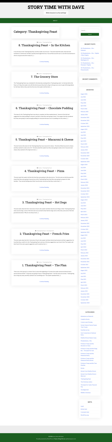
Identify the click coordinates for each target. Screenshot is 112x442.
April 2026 (83, 105)
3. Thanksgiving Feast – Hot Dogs (44, 202)
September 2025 (85, 126)
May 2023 (83, 208)
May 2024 (83, 173)
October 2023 (84, 194)
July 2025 (83, 132)
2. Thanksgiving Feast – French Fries (44, 234)
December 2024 (85, 152)
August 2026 (84, 94)
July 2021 (83, 273)
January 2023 (84, 220)
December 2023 (85, 188)
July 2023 (83, 202)
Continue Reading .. (44, 61)
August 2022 (84, 235)
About (55, 20)
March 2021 (84, 285)
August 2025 (84, 129)
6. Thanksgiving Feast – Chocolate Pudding (44, 108)
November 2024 (85, 155)
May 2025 (83, 138)
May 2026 (83, 102)
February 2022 (84, 252)
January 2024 (84, 185)
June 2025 (83, 135)
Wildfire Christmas (86, 392)
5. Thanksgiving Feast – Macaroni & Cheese (44, 139)
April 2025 (83, 141)
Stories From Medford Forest (88, 371)
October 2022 (84, 229)
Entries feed (84, 409)
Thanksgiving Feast (47, 42)
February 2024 (84, 182)
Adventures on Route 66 (87, 316)
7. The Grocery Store (44, 76)
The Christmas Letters (86, 382)
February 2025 (84, 147)
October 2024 (84, 158)
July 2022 (83, 238)
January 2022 (84, 255)
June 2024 (83, 170)
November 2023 (85, 191)
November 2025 (85, 120)
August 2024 (84, 164)
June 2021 (83, 276)
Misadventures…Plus (86, 340)
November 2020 (85, 297)
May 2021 (83, 279)
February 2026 (84, 111)
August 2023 (84, 200)
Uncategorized (50, 230)
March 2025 (84, 144)
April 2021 (83, 282)
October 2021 (84, 264)
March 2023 (84, 214)
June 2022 (83, 241)
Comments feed (85, 412)
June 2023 (83, 205)
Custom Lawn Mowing (86, 322)
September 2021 (85, 267)
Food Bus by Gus (85, 330)
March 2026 (84, 108)
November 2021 (85, 261)
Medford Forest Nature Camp (88, 338)
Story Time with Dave (56, 7)
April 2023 (83, 211)
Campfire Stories (85, 319)
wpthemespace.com (70, 438)
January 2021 (84, 291)
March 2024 (84, 179)
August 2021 (84, 270)
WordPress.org (85, 415)
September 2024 (85, 161)
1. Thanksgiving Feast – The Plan (44, 265)
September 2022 (85, 232)
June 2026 (83, 100)
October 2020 (84, 299)
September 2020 (85, 302)
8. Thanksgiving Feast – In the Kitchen (44, 45)
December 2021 (85, 258)
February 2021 (84, 288)
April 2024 (83, 176)
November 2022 (85, 226)
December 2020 (85, 294)
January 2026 (84, 114)
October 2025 (84, 123)
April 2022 (83, 247)
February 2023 (84, 217)
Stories (40, 42)
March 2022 (84, 249)
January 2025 (84, 150)
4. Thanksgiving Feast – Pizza (44, 171)
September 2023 (85, 197)
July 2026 (83, 97)
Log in (82, 406)
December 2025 (85, 117)
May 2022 (83, 244)
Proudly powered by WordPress (44, 438)
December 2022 (85, 223)
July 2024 (83, 167)
